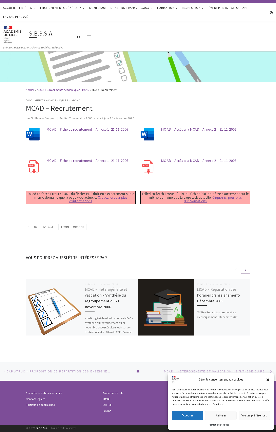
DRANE (106, 399)
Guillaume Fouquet (43, 118)
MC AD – (53, 160)
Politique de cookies (219, 424)
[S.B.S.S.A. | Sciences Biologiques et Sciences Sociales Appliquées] (15, 34)
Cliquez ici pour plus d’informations (98, 199)
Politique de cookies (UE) (40, 405)
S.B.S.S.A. (42, 428)
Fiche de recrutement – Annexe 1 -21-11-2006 (94, 160)
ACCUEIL (42, 90)
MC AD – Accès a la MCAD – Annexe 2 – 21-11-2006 (198, 129)
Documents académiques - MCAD (69, 90)
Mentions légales (35, 399)
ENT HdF (107, 405)
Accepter (187, 415)
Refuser (221, 415)
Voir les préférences (254, 415)
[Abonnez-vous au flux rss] (271, 12)
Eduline (107, 411)
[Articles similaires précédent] (235, 269)
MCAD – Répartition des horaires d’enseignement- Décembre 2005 (218, 295)
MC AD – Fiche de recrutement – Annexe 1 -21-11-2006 (87, 129)
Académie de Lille (113, 393)
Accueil (30, 90)
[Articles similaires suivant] (245, 269)
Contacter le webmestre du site (44, 393)
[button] (268, 380)
